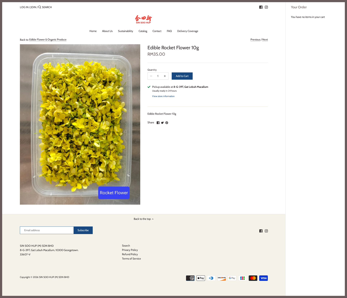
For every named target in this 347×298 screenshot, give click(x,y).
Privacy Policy (130, 250)
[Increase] (164, 76)
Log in (24, 7)
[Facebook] (260, 7)
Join (33, 7)
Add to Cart (182, 76)
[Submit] (39, 7)
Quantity (152, 69)
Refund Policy (130, 254)
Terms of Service (131, 258)
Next (265, 39)
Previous (255, 39)
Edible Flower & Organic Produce (48, 39)
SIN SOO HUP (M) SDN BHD (54, 277)
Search (126, 245)
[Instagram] (266, 7)
